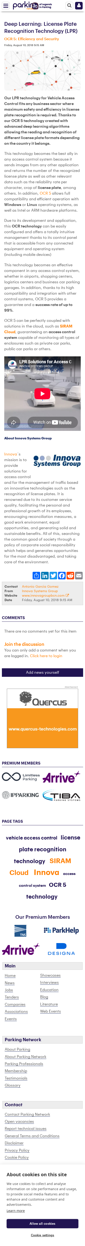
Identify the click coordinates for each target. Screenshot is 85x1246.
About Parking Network (25, 1057)
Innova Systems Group (40, 591)
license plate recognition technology (47, 849)
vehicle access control (31, 838)
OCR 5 (45, 193)
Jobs (9, 990)
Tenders (12, 997)
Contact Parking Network (27, 1114)
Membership (16, 1071)
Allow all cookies (42, 1223)
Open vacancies (19, 1122)
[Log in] (79, 5)
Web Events (50, 1011)
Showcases (50, 975)
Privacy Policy (17, 1150)
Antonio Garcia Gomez (40, 586)
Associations (16, 1012)
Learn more (16, 1210)
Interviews (49, 982)
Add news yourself (42, 672)
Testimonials (16, 1078)
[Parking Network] (25, 4)
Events (11, 1019)
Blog (44, 997)
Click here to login (46, 656)
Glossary (13, 1085)
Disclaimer (14, 1143)
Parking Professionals (24, 1064)
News (10, 983)
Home (10, 976)
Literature (49, 1004)
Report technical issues (26, 1129)
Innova (10, 454)
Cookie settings (42, 1235)
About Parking (17, 1049)
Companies (15, 1004)
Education (49, 990)
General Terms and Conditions (32, 1136)
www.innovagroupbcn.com (44, 595)
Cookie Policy (17, 1157)
